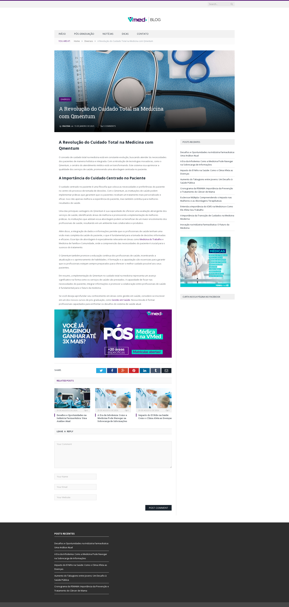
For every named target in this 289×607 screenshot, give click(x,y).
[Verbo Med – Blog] (144, 19)
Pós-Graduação (84, 33)
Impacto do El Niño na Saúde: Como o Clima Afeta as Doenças (155, 417)
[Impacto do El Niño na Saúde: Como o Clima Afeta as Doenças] (154, 400)
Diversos (65, 99)
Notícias (108, 33)
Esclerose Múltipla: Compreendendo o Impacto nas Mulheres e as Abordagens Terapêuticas (206, 199)
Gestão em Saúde (121, 299)
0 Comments (109, 126)
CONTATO (143, 33)
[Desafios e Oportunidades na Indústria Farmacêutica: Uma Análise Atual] (72, 400)
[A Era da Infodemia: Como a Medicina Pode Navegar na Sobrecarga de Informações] (113, 400)
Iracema (66, 126)
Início (62, 33)
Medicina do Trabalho (151, 239)
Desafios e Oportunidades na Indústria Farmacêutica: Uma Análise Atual (72, 418)
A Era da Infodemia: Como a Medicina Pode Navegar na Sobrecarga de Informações (112, 418)
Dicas (125, 33)
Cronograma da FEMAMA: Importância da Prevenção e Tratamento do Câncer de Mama (206, 190)
